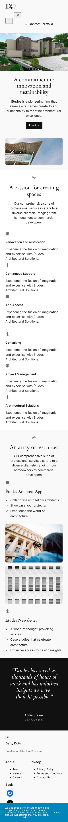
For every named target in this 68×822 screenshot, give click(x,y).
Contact (34, 24)
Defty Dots (13, 743)
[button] (25, 69)
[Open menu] (9, 21)
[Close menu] (17, 15)
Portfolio (46, 24)
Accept (57, 812)
